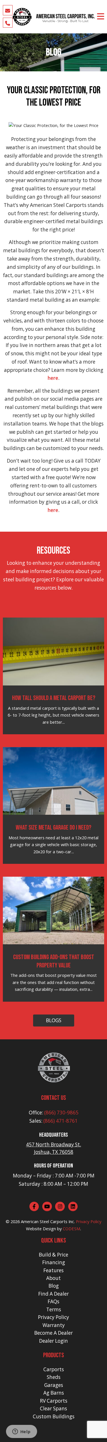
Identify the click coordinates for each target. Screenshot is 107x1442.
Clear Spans (53, 1408)
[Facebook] (34, 1206)
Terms (53, 1309)
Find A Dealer (53, 1293)
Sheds (53, 1377)
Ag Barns (53, 1392)
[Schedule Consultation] (8, 10)
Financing (53, 1262)
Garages (53, 1385)
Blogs (53, 1020)
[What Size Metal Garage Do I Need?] (53, 780)
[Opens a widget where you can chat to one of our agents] (21, 1432)
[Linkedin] (73, 1206)
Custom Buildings (53, 1416)
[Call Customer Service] (8, 22)
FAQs (53, 1301)
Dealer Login (53, 1341)
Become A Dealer (53, 1333)
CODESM (71, 1228)
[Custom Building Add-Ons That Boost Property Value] (53, 910)
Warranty (54, 1325)
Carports (53, 1369)
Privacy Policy (88, 1221)
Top (102, 1437)
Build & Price (53, 1254)
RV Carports (53, 1400)
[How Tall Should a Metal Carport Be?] (53, 651)
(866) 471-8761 (60, 1121)
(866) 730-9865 (61, 1112)
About (53, 1278)
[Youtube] (47, 1206)
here (53, 378)
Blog (54, 1285)
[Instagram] (60, 1206)
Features (53, 1270)
